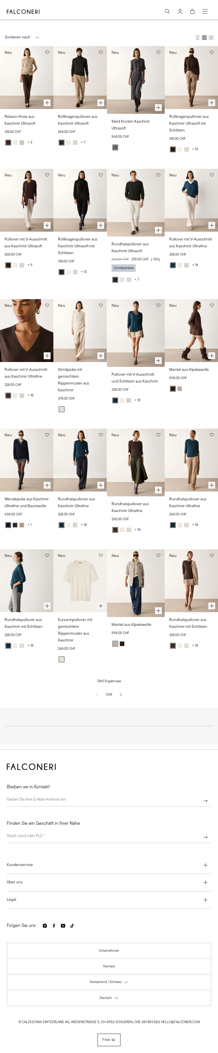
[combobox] (109, 837)
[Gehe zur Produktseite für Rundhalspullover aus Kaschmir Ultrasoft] (136, 202)
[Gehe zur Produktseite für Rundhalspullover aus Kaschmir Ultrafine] (80, 460)
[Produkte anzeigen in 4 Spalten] (204, 37)
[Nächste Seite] (120, 694)
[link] (109, 951)
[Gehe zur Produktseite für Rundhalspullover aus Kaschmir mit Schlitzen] (26, 580)
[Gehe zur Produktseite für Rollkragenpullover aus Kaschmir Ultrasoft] (80, 77)
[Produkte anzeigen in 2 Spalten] (197, 37)
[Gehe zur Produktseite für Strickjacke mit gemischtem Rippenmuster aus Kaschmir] (80, 330)
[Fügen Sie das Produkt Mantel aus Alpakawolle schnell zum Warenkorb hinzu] (212, 355)
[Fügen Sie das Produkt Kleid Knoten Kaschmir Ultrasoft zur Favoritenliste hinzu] (158, 52)
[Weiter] (205, 801)
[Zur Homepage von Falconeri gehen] (23, 12)
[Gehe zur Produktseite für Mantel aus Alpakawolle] (191, 330)
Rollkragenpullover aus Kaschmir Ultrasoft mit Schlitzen (189, 124)
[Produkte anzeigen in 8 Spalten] (211, 37)
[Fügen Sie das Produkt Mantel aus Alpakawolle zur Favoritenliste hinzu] (212, 305)
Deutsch (109, 999)
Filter (106, 1040)
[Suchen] (167, 11)
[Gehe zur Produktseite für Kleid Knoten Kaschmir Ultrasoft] (136, 80)
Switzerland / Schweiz (109, 983)
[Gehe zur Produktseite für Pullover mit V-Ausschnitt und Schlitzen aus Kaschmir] (136, 333)
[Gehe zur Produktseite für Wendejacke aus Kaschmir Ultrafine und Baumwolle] (26, 460)
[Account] (180, 11)
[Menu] (205, 11)
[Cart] (192, 11)
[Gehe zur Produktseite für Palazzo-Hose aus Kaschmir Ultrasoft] (26, 77)
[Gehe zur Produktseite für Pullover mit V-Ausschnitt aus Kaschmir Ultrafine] (191, 200)
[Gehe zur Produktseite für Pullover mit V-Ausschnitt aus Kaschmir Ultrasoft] (26, 200)
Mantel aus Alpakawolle (189, 370)
